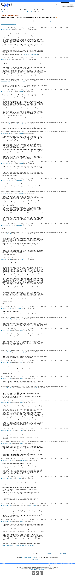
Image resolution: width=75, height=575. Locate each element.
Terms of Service (40, 569)
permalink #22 (4, 460)
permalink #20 (4, 430)
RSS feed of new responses (38, 559)
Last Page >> (63, 20)
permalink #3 (4, 91)
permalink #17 (4, 378)
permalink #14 (4, 330)
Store (27, 9)
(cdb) (24, 29)
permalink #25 (4, 521)
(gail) (20, 362)
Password (39, 9)
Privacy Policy (34, 569)
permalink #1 (4, 59)
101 (9, 29)
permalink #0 (4, 29)
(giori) (21, 91)
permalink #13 (4, 318)
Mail (25, 9)
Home (2, 9)
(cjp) (36, 387)
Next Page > (49, 20)
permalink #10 (4, 233)
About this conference (16, 11)
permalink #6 (4, 163)
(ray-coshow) (32, 505)
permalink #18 (4, 387)
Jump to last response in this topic (8, 24)
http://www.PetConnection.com (30, 54)
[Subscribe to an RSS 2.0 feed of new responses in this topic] (56, 17)
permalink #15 (4, 351)
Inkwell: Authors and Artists (28, 11)
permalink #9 (4, 225)
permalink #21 (4, 443)
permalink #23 (4, 478)
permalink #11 (4, 259)
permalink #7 (4, 180)
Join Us (43, 9)
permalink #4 (4, 123)
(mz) (22, 430)
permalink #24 (4, 505)
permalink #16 (4, 362)
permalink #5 (4, 133)
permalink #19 (4, 402)
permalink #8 (4, 193)
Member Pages (20, 9)
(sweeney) (23, 460)
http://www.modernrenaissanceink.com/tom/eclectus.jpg (18, 545)
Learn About (7, 9)
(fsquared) (20, 123)
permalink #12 (4, 308)
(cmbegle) (18, 318)
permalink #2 (4, 81)
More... (3, 550)
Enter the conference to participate (28, 557)
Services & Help (33, 9)
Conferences (13, 9)
